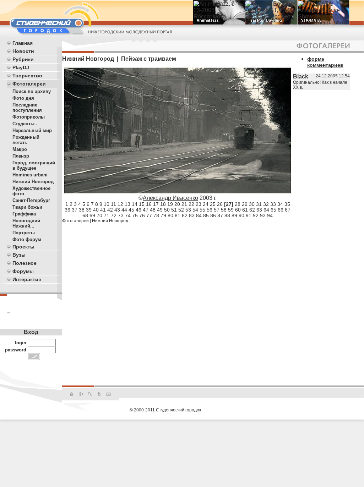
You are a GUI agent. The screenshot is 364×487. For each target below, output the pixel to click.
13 (127, 204)
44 (124, 210)
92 (256, 215)
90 (241, 215)
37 (74, 210)
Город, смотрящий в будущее (33, 165)
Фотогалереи (29, 84)
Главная (22, 43)
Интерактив (27, 279)
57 (216, 210)
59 (231, 210)
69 (92, 215)
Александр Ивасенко (170, 198)
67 (287, 210)
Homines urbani (30, 174)
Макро (19, 149)
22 (191, 204)
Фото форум (26, 239)
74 (128, 215)
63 (259, 210)
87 (220, 215)
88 (227, 215)
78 (156, 215)
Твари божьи (27, 207)
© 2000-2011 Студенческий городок (165, 409)
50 (167, 210)
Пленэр (20, 156)
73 (121, 215)
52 (181, 210)
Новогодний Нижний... (26, 223)
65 (273, 210)
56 (209, 210)
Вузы (19, 255)
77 (149, 215)
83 (192, 215)
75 (135, 215)
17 (156, 204)
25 (213, 204)
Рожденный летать (25, 140)
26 (220, 204)
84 (199, 215)
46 (138, 210)
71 (106, 215)
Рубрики (23, 59)
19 (170, 204)
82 (185, 215)
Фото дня (23, 98)
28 (237, 204)
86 (213, 215)
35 (287, 204)
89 (234, 215)
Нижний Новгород (33, 181)
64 (266, 210)
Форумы (23, 271)
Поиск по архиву (31, 91)
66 (280, 210)
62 (252, 210)
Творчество (27, 75)
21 (184, 204)
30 (252, 204)
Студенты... (25, 123)
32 (266, 204)
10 (106, 204)
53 (188, 210)
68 (85, 215)
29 (245, 204)
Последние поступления (27, 107)
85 (206, 215)
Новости (23, 51)
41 (103, 210)
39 (89, 210)
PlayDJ (20, 67)
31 (259, 204)
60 (238, 210)
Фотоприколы (28, 117)
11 (113, 204)
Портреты (23, 232)
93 (263, 215)
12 (120, 204)
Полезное (24, 263)
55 (202, 210)
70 (99, 215)
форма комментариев (325, 62)
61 (245, 210)
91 (248, 215)
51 (174, 210)
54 (195, 210)
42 (110, 210)
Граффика (24, 214)
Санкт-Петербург (31, 200)
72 (113, 215)
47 (145, 210)
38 (82, 210)
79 (163, 215)
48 (153, 210)
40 (96, 210)
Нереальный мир (32, 130)
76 (142, 215)
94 (270, 215)
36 (67, 210)
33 (273, 204)
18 (163, 204)
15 (142, 204)
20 (177, 204)
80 (170, 215)
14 (134, 204)
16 (149, 204)
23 (198, 204)
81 (177, 215)
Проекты (23, 247)
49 (160, 210)
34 (280, 204)
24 (205, 204)
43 (117, 210)
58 (224, 210)
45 (131, 210)
